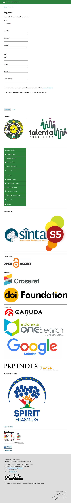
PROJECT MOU (8, 427)
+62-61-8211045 (12, 468)
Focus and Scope (10, 154)
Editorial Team (10, 162)
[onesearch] (34, 336)
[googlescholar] (23, 317)
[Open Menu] (4, 2)
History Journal (10, 150)
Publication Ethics (11, 158)
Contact (8, 204)
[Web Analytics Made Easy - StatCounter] (8, 448)
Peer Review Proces (11, 191)
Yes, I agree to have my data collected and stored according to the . (29, 87)
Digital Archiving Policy (13, 195)
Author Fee (9, 200)
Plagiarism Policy (11, 179)
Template (9, 175)
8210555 (20, 468)
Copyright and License (12, 183)
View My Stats (8, 450)
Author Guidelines (11, 166)
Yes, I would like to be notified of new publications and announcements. (25, 92)
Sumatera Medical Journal (13, 2)
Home (5, 7)
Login (13, 109)
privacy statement (48, 87)
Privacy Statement (11, 170)
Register (7, 109)
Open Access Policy (11, 187)
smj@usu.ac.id (13, 471)
